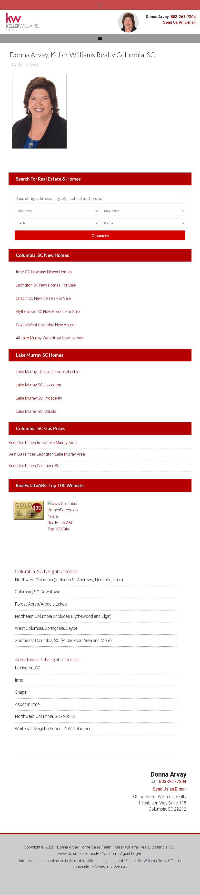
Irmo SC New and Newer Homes (44, 272)
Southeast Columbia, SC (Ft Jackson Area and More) (63, 640)
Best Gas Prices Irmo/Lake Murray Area (43, 442)
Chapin (21, 692)
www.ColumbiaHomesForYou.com (87, 853)
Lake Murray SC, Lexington (38, 385)
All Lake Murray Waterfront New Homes (49, 338)
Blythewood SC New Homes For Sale (48, 311)
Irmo (19, 680)
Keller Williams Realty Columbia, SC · (145, 847)
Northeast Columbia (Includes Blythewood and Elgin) (63, 616)
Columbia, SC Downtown (37, 591)
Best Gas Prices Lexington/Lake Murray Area (47, 454)
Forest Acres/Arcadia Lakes (41, 604)
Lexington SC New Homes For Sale (46, 285)
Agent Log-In (131, 853)
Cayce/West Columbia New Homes (46, 324)
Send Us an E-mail (169, 789)
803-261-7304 (183, 16)
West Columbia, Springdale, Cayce (46, 628)
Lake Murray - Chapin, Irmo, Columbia (47, 371)
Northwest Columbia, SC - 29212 (45, 716)
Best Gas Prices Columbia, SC (34, 465)
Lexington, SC (27, 668)
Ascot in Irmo (27, 704)
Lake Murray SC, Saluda (36, 411)
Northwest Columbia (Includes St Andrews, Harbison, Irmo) (69, 579)
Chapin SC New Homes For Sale (43, 298)
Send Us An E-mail (179, 22)
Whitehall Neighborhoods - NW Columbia (52, 728)
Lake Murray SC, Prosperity (39, 398)
